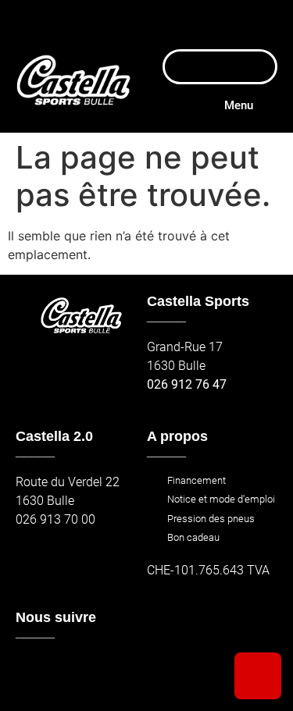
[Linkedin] (134, 671)
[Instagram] (66, 671)
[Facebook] (32, 671)
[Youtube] (99, 671)
